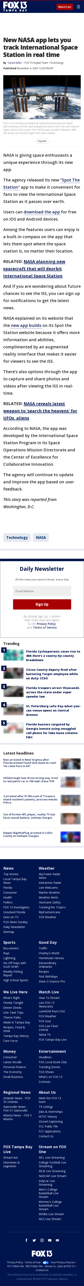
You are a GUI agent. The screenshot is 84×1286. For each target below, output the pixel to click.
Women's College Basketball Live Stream (50, 1205)
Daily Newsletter (14, 927)
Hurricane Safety (50, 902)
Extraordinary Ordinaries (47, 965)
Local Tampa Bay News (15, 881)
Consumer (10, 892)
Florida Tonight (13, 1003)
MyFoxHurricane (49, 912)
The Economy (12, 1072)
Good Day (48, 942)
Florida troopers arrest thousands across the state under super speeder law (52, 692)
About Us (47, 1092)
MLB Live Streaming (52, 1171)
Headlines (45, 1057)
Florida (7, 887)
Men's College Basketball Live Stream (49, 1193)
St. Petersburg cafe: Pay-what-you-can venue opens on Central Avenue (53, 710)
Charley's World (49, 953)
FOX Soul (45, 1021)
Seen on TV (10, 917)
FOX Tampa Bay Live (52, 1039)
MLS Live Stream (50, 1219)
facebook (26, 1240)
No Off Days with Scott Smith (14, 965)
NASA (41, 537)
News (8, 868)
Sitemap (8, 932)
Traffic (43, 948)
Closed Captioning (51, 1121)
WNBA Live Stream (51, 1214)
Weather (47, 868)
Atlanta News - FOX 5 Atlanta (17, 1117)
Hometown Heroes (51, 958)
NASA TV (45, 1035)
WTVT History (48, 1116)
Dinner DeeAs (12, 1008)
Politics (8, 902)
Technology (56, 63)
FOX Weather (47, 917)
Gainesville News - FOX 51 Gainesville (15, 1108)
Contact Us (46, 1136)
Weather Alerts (48, 897)
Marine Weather (49, 892)
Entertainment (52, 1051)
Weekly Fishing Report (13, 973)
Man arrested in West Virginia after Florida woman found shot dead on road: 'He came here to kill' (29, 763)
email (57, 1240)
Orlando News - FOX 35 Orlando (16, 1100)
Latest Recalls (12, 1062)
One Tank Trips (13, 1012)
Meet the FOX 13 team (50, 1100)
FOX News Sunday (15, 922)
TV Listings (46, 1107)
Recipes (44, 971)
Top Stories (11, 874)
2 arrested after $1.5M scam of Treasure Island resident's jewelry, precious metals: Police (30, 799)
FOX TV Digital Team (36, 63)
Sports (9, 942)
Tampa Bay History (16, 1036)
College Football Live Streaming (52, 1164)
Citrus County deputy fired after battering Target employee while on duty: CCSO (52, 674)
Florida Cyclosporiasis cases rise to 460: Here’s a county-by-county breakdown (53, 655)
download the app (42, 212)
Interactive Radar (50, 883)
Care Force (10, 1041)
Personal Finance (14, 1067)
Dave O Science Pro (52, 981)
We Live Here (15, 991)
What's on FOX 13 (50, 1077)
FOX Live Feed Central (48, 1028)
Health (7, 897)
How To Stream (49, 998)
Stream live (10, 1157)
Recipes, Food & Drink (14, 1029)
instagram (42, 1240)
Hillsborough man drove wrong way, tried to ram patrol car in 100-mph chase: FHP (30, 779)
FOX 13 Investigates (16, 907)
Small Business (13, 1077)
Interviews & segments (11, 1164)
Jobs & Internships (51, 1112)
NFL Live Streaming (52, 1157)
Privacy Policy (46, 624)
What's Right (11, 998)
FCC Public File (48, 1126)
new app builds (26, 325)
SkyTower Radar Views (49, 876)
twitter (34, 1240)
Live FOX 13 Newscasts (46, 1004)
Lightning (9, 958)
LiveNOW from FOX (52, 1011)
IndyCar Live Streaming (47, 1182)
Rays (6, 953)
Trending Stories (49, 1067)
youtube (49, 1240)
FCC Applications (50, 1131)
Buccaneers (11, 948)
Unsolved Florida (14, 912)
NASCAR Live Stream (52, 1176)
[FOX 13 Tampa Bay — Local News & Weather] (15, 6)
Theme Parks (12, 1017)
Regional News (17, 1092)
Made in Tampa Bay (16, 1022)
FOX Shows (46, 1072)
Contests (45, 1082)
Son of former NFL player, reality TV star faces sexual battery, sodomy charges (29, 815)
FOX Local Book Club (53, 1062)
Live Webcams (48, 887)
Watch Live (64, 7)
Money (9, 1051)
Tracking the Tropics (52, 907)
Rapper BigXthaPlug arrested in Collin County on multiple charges (27, 834)
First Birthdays (48, 976)
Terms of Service (45, 627)
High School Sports (15, 980)
